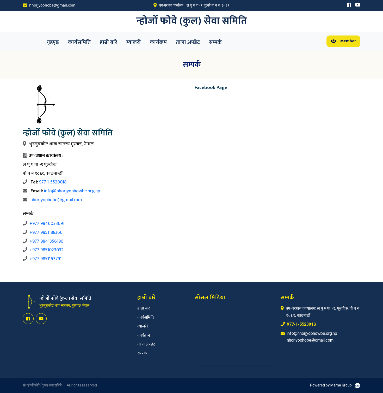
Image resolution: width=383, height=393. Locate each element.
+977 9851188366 (46, 232)
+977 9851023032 (46, 250)
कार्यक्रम (158, 42)
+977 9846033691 (46, 224)
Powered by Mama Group (331, 385)
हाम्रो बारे (108, 42)
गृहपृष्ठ (53, 42)
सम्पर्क (215, 42)
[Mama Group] (357, 386)
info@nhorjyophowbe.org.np (72, 191)
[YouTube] (357, 5)
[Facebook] (349, 5)
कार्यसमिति (79, 42)
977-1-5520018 (52, 182)
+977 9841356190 (46, 241)
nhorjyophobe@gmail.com (56, 200)
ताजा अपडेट (188, 42)
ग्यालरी (133, 42)
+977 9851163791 (45, 259)
